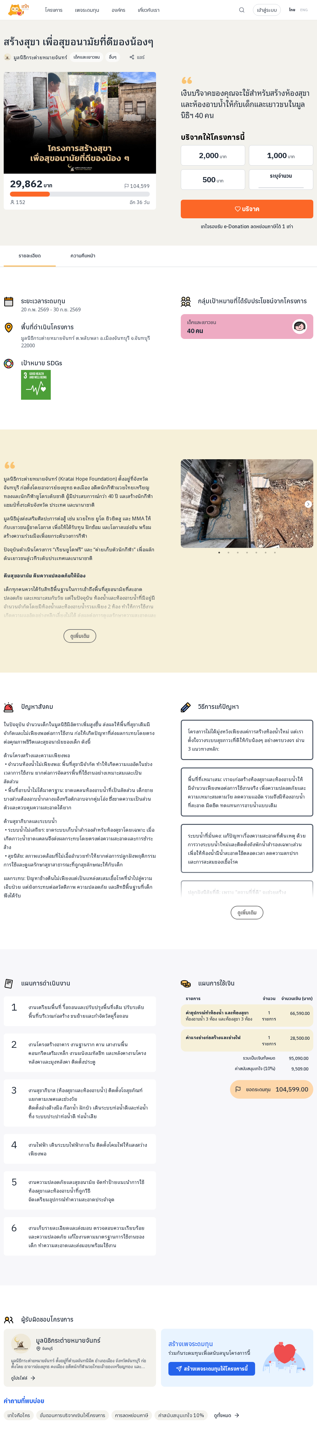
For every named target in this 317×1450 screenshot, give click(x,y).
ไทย (292, 9)
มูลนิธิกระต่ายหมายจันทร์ (40, 57)
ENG (304, 9)
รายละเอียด (30, 255)
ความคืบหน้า (83, 255)
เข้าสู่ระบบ (267, 10)
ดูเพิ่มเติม (79, 636)
